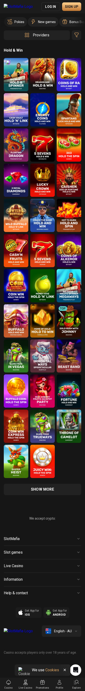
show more (42, 489)
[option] (15, 22)
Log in (50, 7)
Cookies (52, 670)
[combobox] (61, 631)
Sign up (71, 7)
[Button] (65, 670)
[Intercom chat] (75, 670)
